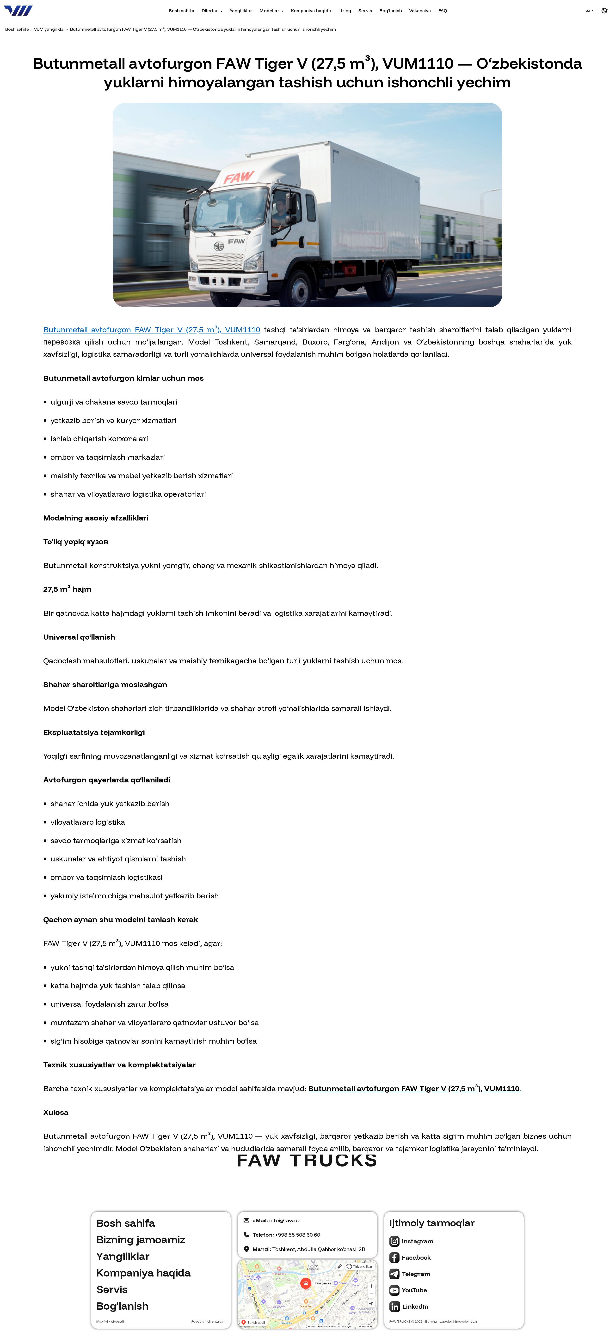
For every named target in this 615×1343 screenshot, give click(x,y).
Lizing (344, 10)
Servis (365, 10)
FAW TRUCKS (400, 1321)
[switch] (604, 10)
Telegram (416, 1273)
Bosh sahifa (181, 10)
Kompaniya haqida (311, 10)
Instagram (417, 1241)
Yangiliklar (241, 10)
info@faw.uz (276, 1220)
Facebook (416, 1257)
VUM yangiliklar (49, 29)
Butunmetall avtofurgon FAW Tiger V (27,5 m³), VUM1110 (151, 329)
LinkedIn (415, 1306)
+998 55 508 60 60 (286, 1235)
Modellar (271, 10)
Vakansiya (420, 10)
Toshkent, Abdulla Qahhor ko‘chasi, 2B (308, 1249)
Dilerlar (212, 10)
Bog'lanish (390, 10)
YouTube (414, 1290)
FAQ (442, 10)
